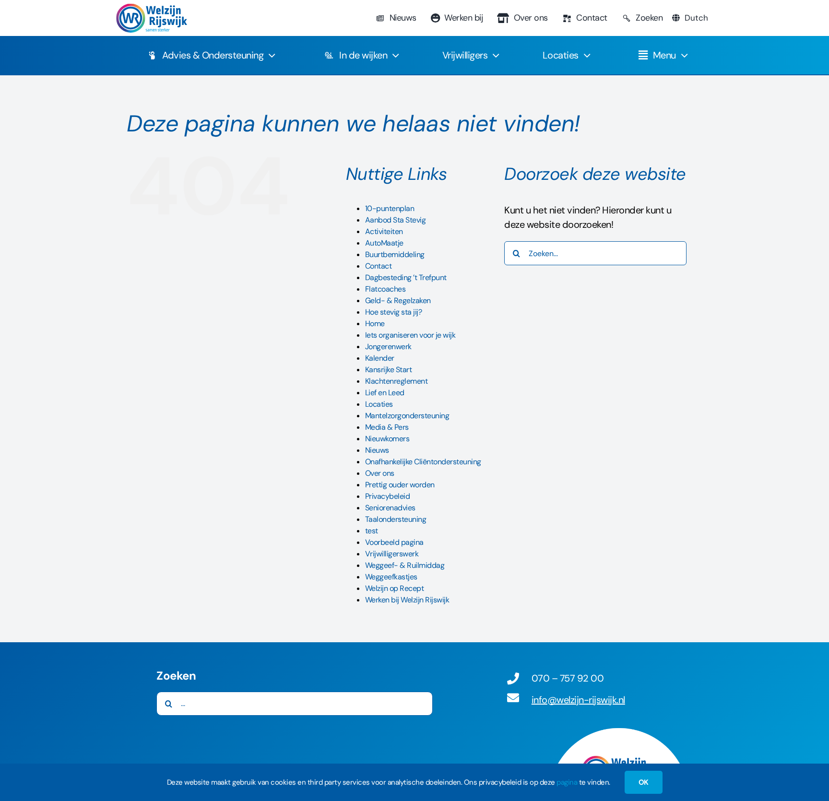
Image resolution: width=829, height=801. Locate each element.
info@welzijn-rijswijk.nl (578, 700)
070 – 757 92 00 (568, 678)
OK (644, 782)
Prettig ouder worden (400, 485)
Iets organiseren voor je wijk (410, 335)
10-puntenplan (389, 208)
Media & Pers (387, 427)
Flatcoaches (385, 289)
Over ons (379, 473)
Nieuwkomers (387, 439)
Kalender (379, 358)
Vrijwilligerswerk (392, 554)
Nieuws (377, 450)
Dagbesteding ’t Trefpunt (406, 277)
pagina (567, 782)
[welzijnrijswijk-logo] (151, 8)
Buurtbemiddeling (395, 254)
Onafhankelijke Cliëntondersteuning (423, 462)
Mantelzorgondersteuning (407, 416)
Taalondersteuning (395, 519)
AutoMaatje (384, 243)
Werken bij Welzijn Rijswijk (407, 600)
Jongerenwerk (388, 347)
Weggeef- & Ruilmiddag (405, 565)
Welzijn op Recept (394, 588)
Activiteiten (384, 231)
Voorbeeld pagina (394, 542)
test (371, 531)
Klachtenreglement (396, 381)
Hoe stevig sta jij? (393, 312)
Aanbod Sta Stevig (395, 220)
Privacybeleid (387, 496)
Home (375, 323)
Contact (378, 266)
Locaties (379, 404)
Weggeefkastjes (391, 577)
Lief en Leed (384, 393)
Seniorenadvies (390, 508)
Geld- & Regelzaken (398, 300)
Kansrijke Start (388, 370)
